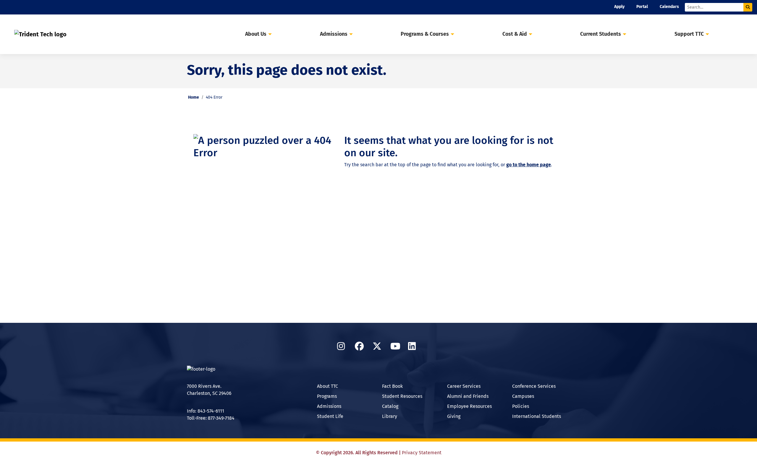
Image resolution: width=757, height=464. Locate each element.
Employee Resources (469, 406)
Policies (520, 406)
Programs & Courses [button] (425, 34)
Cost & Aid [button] (514, 34)
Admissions (329, 406)
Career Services (464, 386)
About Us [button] (255, 34)
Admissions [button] (333, 34)
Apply (619, 6)
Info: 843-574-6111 (205, 411)
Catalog (390, 406)
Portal (642, 6)
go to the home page (528, 164)
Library (389, 416)
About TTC (327, 386)
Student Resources (402, 396)
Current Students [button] (600, 34)
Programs (327, 396)
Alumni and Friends (468, 396)
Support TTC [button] (689, 34)
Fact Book (392, 386)
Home (193, 97)
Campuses (523, 396)
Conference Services (534, 386)
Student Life (330, 416)
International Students (536, 416)
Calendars (669, 6)
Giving (453, 416)
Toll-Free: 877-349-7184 (210, 418)
